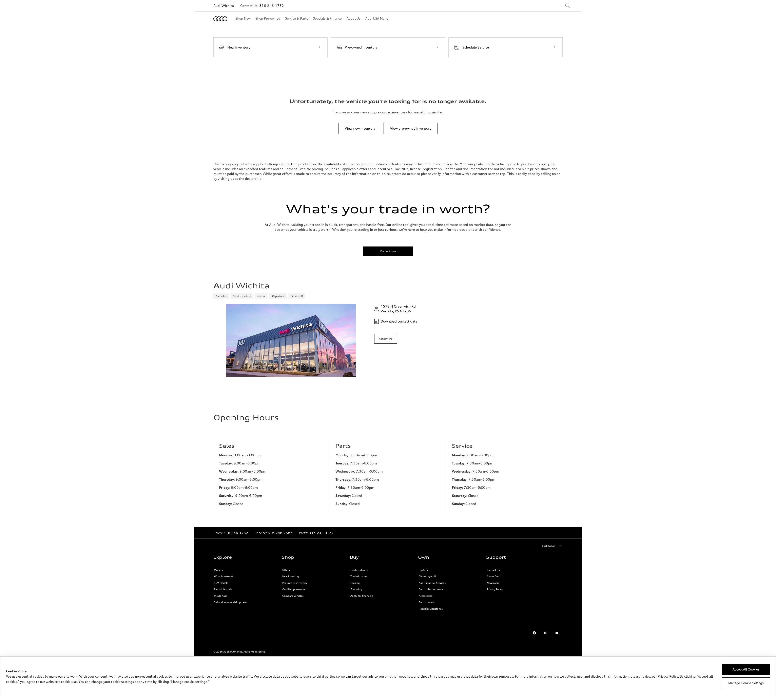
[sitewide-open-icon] (567, 6)
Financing (356, 589)
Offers (286, 569)
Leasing (355, 582)
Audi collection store (431, 589)
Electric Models (223, 589)
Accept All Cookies (746, 669)
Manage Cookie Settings (746, 683)
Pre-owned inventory (294, 582)
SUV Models (221, 582)
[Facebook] (534, 633)
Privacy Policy (495, 589)
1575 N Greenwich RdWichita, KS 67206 (398, 308)
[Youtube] (557, 633)
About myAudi (427, 576)
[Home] (220, 18)
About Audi (493, 576)
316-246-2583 (280, 533)
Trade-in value (358, 576)
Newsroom (493, 582)
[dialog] (388, 676)
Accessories (425, 595)
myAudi (423, 569)
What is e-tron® (223, 576)
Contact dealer (359, 569)
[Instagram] (545, 633)
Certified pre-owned (294, 589)
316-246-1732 (271, 6)
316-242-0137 (321, 533)
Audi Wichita (223, 6)
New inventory (290, 576)
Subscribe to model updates (231, 602)
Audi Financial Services (432, 582)
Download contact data (399, 321)
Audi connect (426, 602)
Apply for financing (361, 595)
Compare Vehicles (293, 595)
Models (218, 569)
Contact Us (493, 569)
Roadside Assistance (431, 608)
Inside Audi (220, 595)
